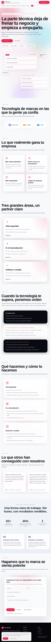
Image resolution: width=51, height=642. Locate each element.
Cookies (39, 631)
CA (35, 5)
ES (32, 5)
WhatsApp (19, 609)
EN (37, 5)
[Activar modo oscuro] (37, 2)
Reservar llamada (27, 609)
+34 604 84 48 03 (9, 613)
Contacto (28, 5)
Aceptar (5, 638)
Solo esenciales (13, 638)
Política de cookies (17, 635)
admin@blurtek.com (18, 613)
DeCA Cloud (13, 5)
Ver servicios (17, 40)
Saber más (8, 235)
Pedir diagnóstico (43, 2)
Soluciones (8, 5)
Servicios (3, 5)
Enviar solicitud (10, 609)
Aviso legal (40, 633)
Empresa (23, 5)
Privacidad (40, 629)
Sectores (19, 5)
